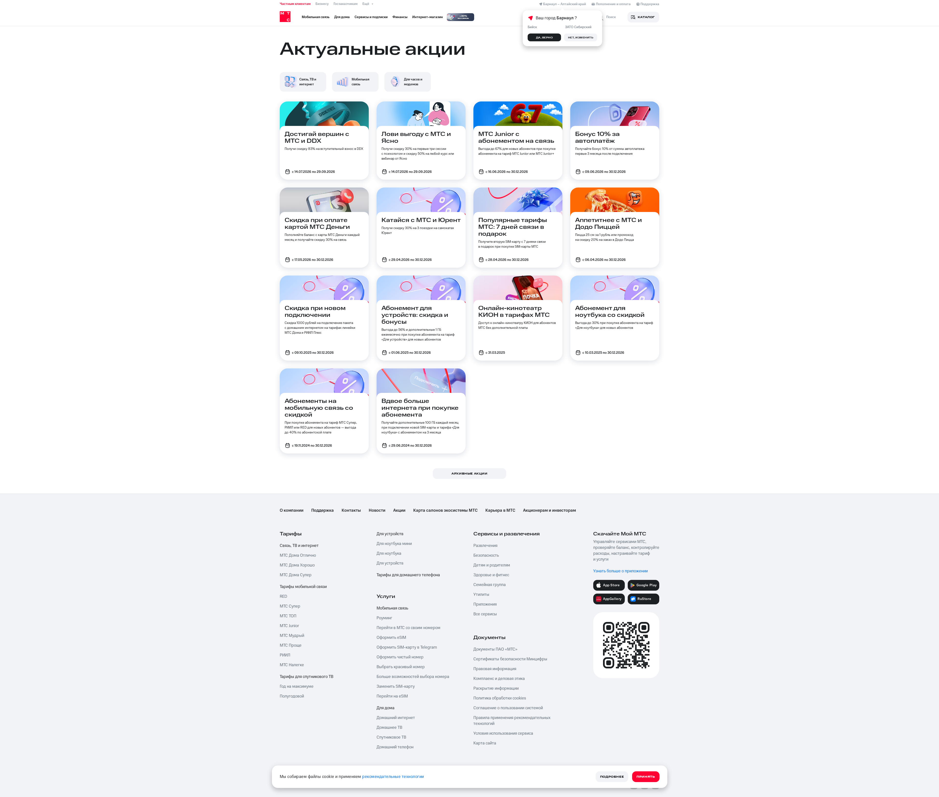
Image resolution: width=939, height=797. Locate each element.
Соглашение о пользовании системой (508, 708)
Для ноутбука (389, 553)
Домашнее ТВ (389, 728)
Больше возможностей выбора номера (413, 677)
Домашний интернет (396, 718)
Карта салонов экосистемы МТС (445, 510)
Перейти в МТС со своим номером (408, 628)
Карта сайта (484, 743)
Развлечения (485, 546)
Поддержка (322, 510)
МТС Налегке (292, 665)
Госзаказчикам (346, 3)
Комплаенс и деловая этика (499, 679)
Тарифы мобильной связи (303, 587)
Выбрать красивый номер (401, 667)
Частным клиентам (295, 3)
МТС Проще (291, 645)
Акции (399, 510)
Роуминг (384, 618)
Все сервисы (485, 614)
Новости (377, 510)
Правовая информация (494, 669)
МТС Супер (290, 606)
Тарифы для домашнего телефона (408, 575)
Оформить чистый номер (400, 657)
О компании (291, 510)
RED (283, 596)
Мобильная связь (392, 608)
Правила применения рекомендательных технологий (511, 721)
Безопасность (486, 555)
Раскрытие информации (496, 688)
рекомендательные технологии (393, 777)
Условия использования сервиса (503, 733)
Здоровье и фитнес (491, 575)
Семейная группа (489, 585)
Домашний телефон (395, 747)
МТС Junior (289, 626)
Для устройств (390, 534)
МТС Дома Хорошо (297, 565)
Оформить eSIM (391, 638)
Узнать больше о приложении (620, 571)
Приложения (485, 604)
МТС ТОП (288, 616)
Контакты (351, 510)
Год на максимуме (296, 686)
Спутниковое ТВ (391, 737)
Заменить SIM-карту (396, 686)
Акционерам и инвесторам (549, 510)
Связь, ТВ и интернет (299, 546)
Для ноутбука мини (394, 544)
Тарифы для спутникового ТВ (306, 677)
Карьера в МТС (500, 510)
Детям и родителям (491, 565)
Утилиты (481, 595)
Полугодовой (292, 696)
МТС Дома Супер (296, 575)
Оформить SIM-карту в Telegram (407, 647)
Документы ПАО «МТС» (495, 649)
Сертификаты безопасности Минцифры (510, 659)
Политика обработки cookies (499, 698)
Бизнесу (322, 3)
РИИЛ (285, 655)
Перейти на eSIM (392, 696)
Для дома (385, 708)
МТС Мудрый (292, 636)
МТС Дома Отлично (298, 555)
